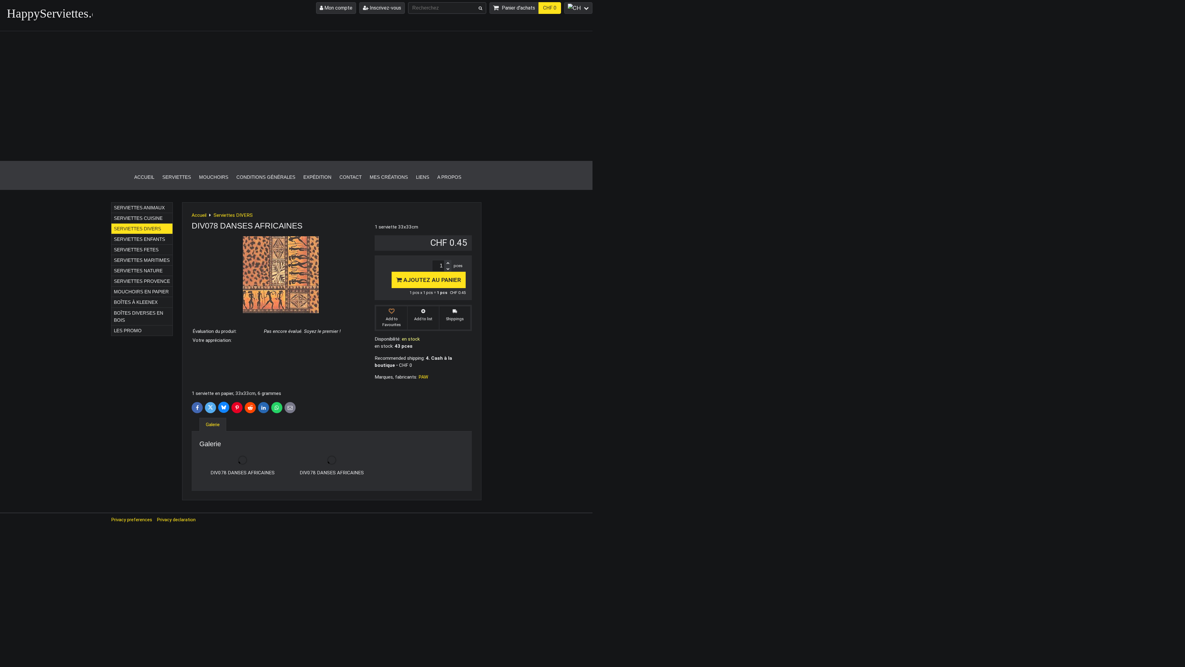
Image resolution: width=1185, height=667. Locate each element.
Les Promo (128, 330)
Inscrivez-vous (384, 8)
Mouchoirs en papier (141, 291)
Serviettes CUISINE (138, 218)
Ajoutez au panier (431, 279)
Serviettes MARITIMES (142, 260)
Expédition (317, 177)
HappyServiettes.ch (55, 13)
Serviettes (176, 177)
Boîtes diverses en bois (138, 316)
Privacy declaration (176, 519)
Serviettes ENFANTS (139, 239)
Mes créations (389, 177)
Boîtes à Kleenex (136, 302)
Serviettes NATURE (138, 270)
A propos (449, 177)
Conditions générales (265, 177)
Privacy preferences (131, 519)
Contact (350, 177)
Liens (422, 177)
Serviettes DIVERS (137, 228)
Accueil (144, 177)
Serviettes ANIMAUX (139, 207)
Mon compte (337, 8)
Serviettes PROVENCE (142, 281)
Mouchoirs (213, 177)
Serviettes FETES (136, 249)
